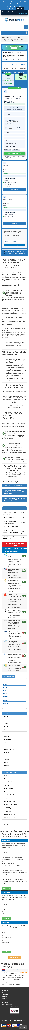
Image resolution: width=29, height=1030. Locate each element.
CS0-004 (7, 785)
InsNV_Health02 (9, 788)
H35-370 (5, 690)
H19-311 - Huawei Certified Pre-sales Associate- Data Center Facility (10, 513)
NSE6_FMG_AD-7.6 (10, 817)
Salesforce (7, 746)
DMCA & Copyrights (7, 1004)
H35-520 (5, 697)
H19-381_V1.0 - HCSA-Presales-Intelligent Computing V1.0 (10, 532)
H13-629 (5, 684)
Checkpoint (8, 720)
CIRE (6, 778)
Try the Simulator (14, 223)
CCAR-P (7, 821)
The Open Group (9, 749)
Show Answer (6, 888)
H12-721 (5, 681)
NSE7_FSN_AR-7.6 (10, 811)
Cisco (6, 723)
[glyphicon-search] (26, 27)
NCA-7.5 (7, 798)
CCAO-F (7, 824)
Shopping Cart (23, 13)
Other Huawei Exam (9, 676)
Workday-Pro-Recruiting (11, 804)
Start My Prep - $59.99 (14, 153)
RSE (6, 791)
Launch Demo (14, 245)
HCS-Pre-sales (16, 37)
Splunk (7, 762)
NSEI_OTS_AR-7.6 (9, 808)
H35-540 (5, 700)
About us (4, 1001)
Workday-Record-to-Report (12, 795)
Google (7, 759)
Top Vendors (7, 713)
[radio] (8, 77)
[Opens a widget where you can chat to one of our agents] (23, 1027)
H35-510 (5, 693)
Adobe (6, 716)
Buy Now (23, 512)
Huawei (9, 37)
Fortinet (7, 729)
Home (3, 37)
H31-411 (5, 687)
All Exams (4, 996)
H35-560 (5, 703)
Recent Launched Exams (10, 772)
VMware (7, 752)
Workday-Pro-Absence (10, 801)
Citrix (6, 726)
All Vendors (5, 994)
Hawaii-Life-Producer (10, 781)
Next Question (14, 957)
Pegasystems (8, 742)
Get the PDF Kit (14, 189)
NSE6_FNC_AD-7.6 (10, 814)
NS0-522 (7, 775)
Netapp (7, 756)
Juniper (7, 736)
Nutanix (7, 765)
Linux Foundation (9, 739)
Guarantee (5, 1002)
